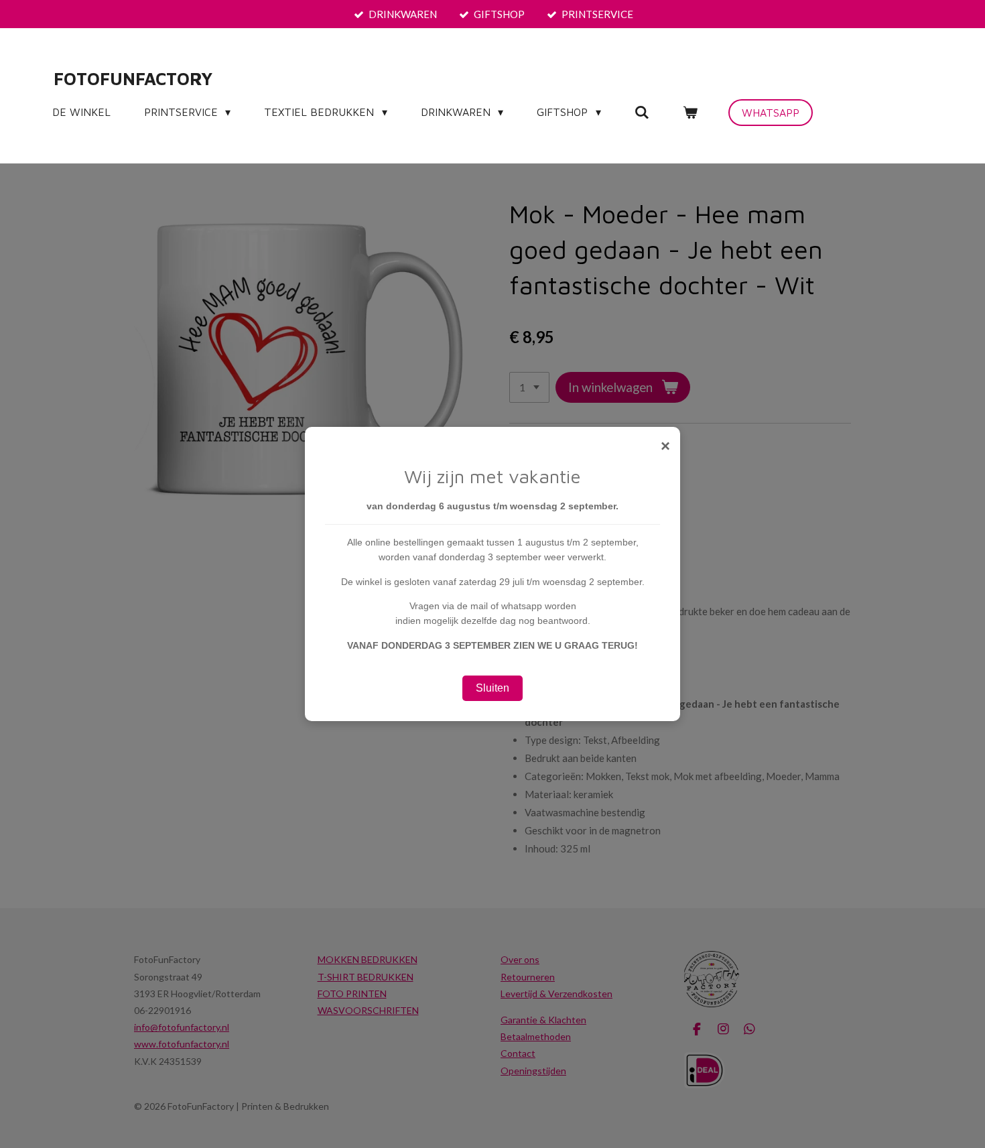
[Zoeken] (642, 112)
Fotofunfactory (133, 78)
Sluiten (492, 688)
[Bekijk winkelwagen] (690, 112)
